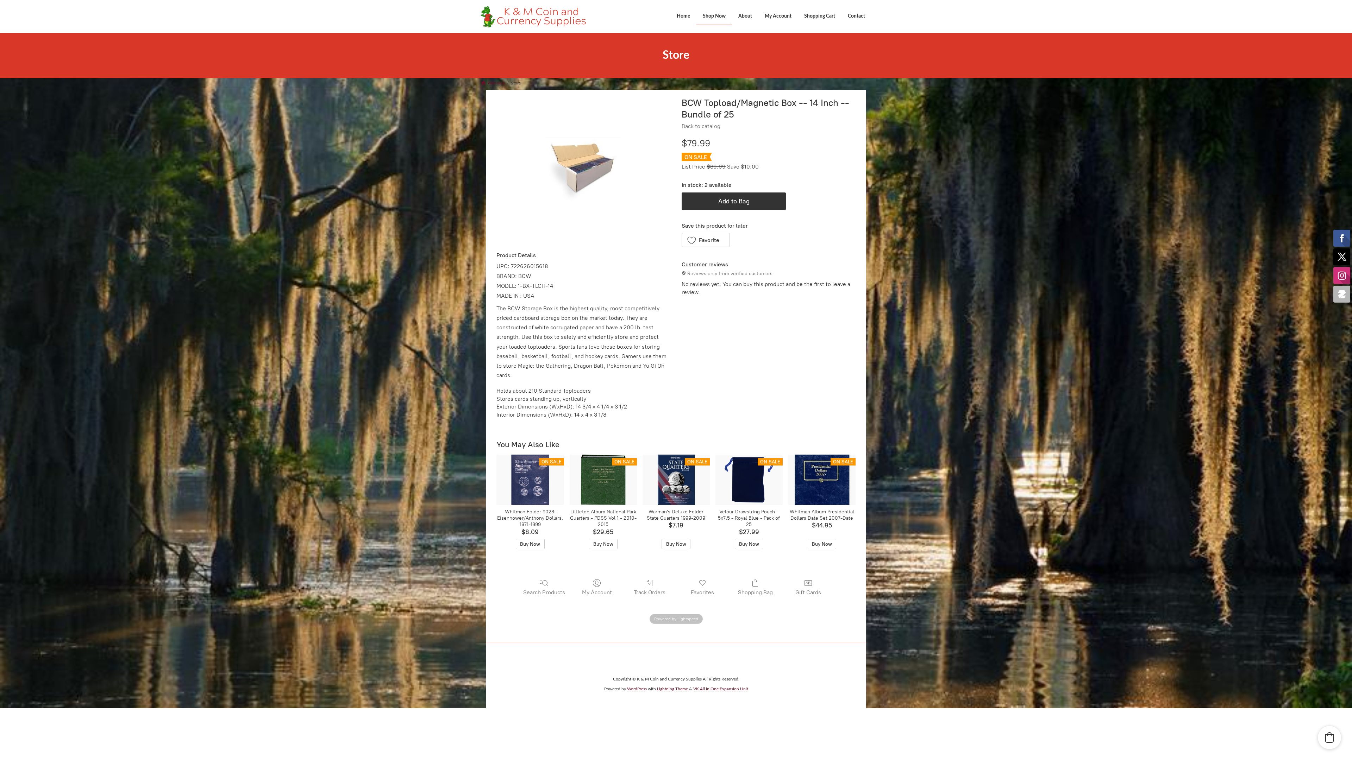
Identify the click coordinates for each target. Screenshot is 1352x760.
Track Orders (649, 592)
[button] (706, 240)
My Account (597, 592)
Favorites (702, 592)
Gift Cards (808, 592)
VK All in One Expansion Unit (720, 689)
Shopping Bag (755, 592)
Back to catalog (701, 126)
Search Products (544, 592)
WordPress (637, 689)
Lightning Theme (672, 689)
